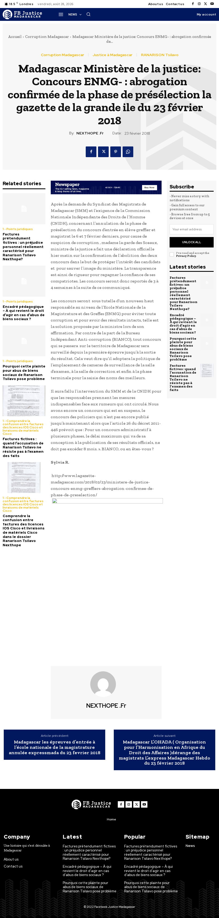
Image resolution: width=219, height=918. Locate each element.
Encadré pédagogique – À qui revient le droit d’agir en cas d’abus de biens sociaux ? (24, 313)
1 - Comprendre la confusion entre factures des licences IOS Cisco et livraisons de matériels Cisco (23, 427)
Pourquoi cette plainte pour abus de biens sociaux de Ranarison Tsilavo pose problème (24, 372)
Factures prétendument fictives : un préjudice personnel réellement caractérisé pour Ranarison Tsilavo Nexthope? (23, 247)
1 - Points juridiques (18, 229)
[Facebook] (193, 4)
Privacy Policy (186, 256)
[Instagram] (199, 4)
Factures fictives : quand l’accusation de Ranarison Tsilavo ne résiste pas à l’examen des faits (23, 447)
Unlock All (191, 242)
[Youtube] (212, 4)
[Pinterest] (115, 151)
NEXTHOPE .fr (90, 133)
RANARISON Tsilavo (159, 55)
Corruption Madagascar (47, 36)
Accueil (15, 36)
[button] (88, 14)
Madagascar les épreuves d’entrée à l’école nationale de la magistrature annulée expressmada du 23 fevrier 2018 (54, 747)
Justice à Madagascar (112, 55)
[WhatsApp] (128, 151)
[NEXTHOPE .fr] (106, 684)
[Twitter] (205, 4)
